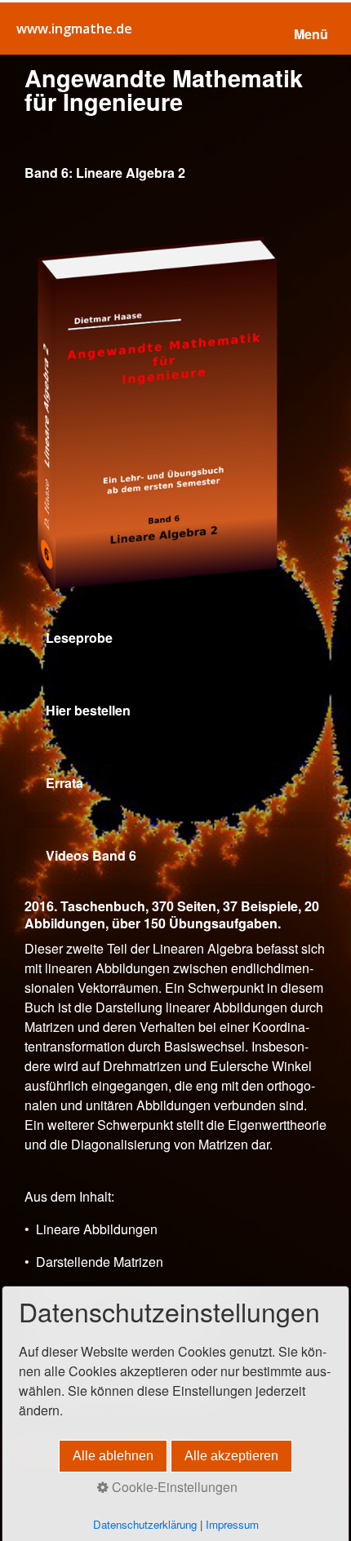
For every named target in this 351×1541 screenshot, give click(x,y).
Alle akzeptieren (231, 1456)
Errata (175, 784)
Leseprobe (175, 638)
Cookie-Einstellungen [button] (173, 1486)
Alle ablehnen (113, 1456)
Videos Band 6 (175, 856)
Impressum (232, 1524)
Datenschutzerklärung (145, 1524)
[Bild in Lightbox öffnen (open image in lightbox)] (175, 411)
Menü (311, 33)
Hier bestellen (175, 711)
